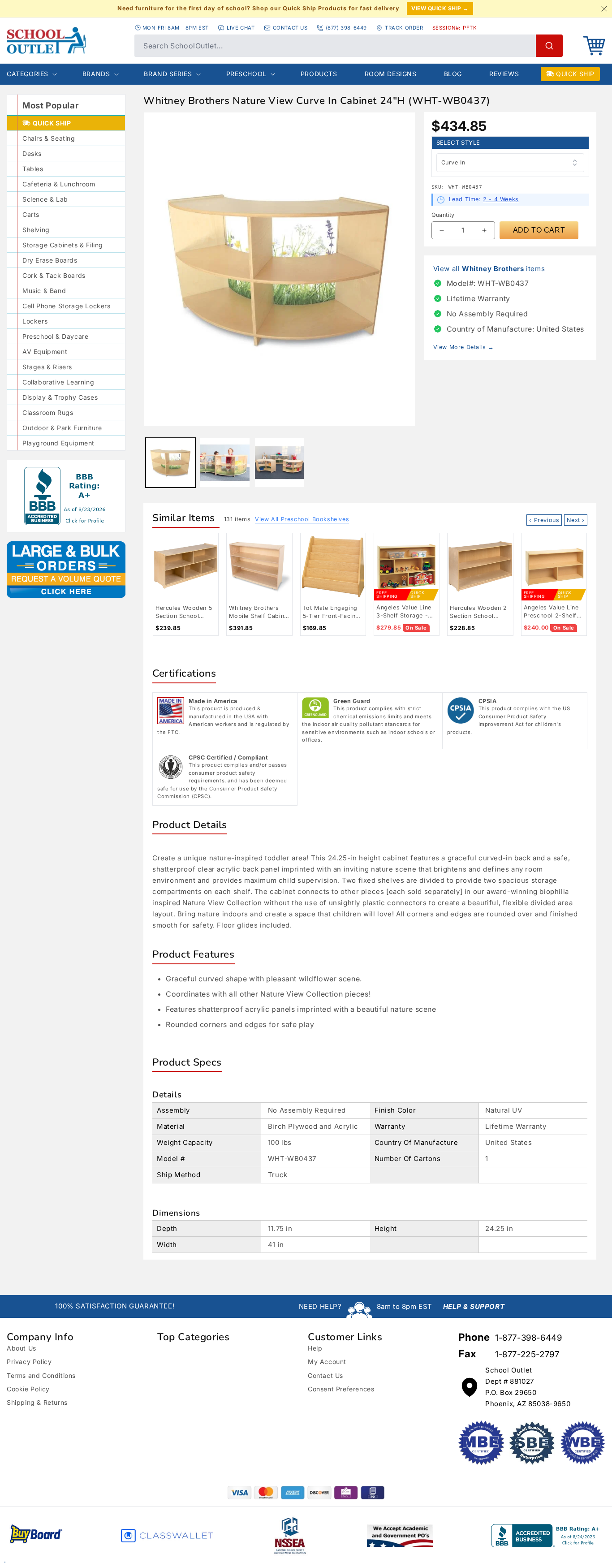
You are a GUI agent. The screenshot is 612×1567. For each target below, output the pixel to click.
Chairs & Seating (48, 138)
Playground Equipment (58, 443)
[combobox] (348, 46)
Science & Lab (45, 199)
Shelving (36, 229)
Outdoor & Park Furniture (62, 428)
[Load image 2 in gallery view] (225, 463)
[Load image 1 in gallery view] (170, 463)
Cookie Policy (28, 1389)
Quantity (443, 215)
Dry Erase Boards (50, 260)
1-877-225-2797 (527, 1354)
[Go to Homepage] (66, 40)
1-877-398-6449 (528, 1338)
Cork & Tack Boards (54, 275)
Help (315, 1348)
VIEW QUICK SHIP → (440, 8)
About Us (21, 1348)
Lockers (34, 321)
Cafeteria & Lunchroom (58, 184)
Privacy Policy (29, 1361)
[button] (594, 46)
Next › (576, 520)
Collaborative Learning (58, 382)
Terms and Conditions (41, 1375)
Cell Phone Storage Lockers (66, 306)
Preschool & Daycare (55, 336)
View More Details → (463, 347)
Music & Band (44, 290)
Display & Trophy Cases (60, 397)
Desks (32, 153)
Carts (30, 214)
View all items (489, 268)
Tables (32, 169)
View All (302, 519)
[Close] (604, 8)
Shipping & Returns (37, 1402)
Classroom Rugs (47, 412)
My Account (327, 1361)
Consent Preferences (341, 1389)
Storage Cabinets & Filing (62, 245)
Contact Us (325, 1375)
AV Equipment (44, 351)
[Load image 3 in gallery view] (279, 463)
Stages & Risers (47, 367)
